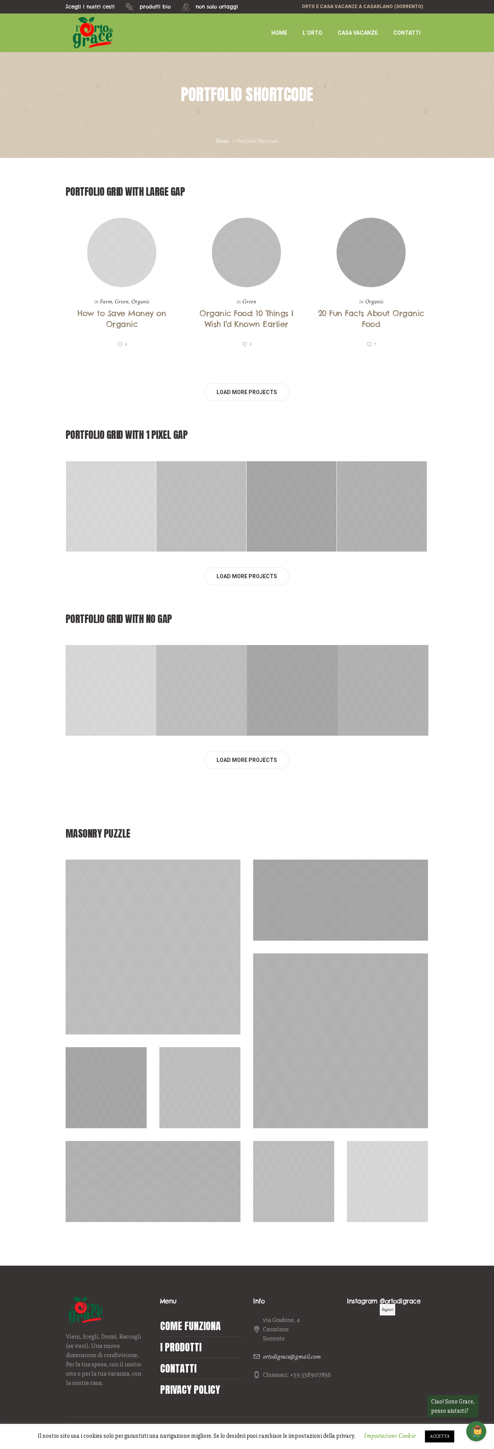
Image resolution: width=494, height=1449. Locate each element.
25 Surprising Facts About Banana (153, 1195)
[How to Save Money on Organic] (122, 252)
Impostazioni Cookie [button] (389, 1435)
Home (222, 141)
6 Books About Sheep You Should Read (200, 1101)
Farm (106, 302)
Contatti (178, 1368)
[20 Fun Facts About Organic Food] (371, 252)
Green (122, 302)
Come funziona (190, 1326)
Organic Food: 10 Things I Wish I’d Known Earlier (201, 519)
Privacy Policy (190, 1389)
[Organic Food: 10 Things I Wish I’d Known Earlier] (246, 252)
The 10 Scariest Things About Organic (387, 1194)
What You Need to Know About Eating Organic (382, 519)
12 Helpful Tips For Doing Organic (153, 960)
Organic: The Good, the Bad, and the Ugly (340, 913)
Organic (140, 302)
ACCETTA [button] (440, 1436)
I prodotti (180, 1347)
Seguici (387, 1309)
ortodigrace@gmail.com (292, 1356)
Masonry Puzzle (156, 947)
